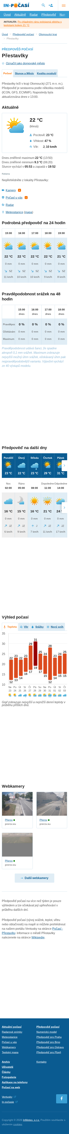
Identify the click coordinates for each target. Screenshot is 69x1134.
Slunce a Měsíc (24, 73)
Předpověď (48, 14)
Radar (34, 14)
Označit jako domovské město (25, 63)
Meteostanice (14, 212)
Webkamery (9, 1047)
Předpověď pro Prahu (49, 1037)
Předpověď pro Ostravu (50, 1047)
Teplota (12, 626)
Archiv (6, 1061)
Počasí (7, 73)
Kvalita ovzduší (46, 73)
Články (6, 1072)
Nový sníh (57, 626)
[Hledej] (43, 5)
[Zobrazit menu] (63, 5)
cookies (17, 1124)
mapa (28, 212)
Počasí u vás (14, 197)
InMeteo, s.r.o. (31, 1119)
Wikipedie (38, 937)
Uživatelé (7, 1066)
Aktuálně (20, 14)
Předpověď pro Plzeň (48, 1052)
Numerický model (46, 1031)
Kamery (11, 190)
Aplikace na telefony (15, 1082)
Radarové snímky (12, 1031)
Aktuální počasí (12, 1026)
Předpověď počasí (23, 34)
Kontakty (41, 1061)
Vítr (26, 626)
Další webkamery (36, 878)
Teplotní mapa (10, 1052)
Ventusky (7, 1096)
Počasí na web (11, 1087)
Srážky (39, 626)
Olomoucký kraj (48, 34)
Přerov (9, 819)
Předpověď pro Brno (48, 1042)
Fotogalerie (9, 1077)
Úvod (7, 14)
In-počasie (8, 1101)
